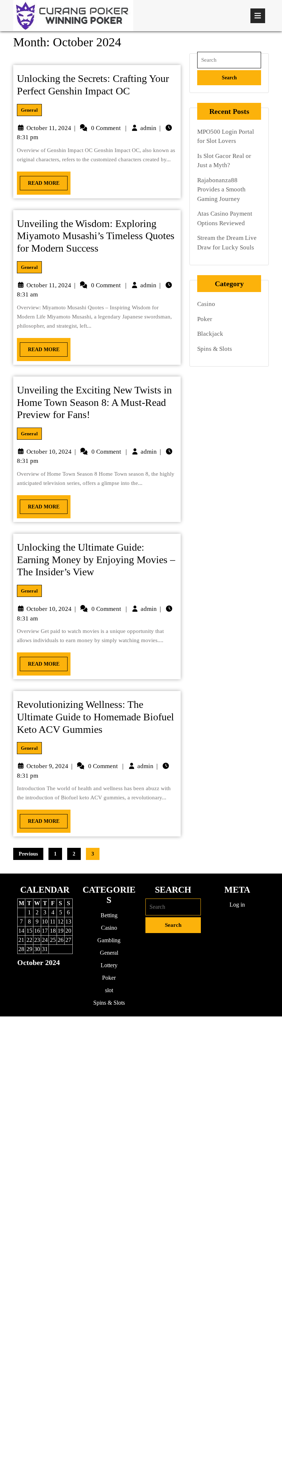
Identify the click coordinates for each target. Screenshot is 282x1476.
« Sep (35, 975)
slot (109, 990)
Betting (109, 915)
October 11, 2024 (48, 128)
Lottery (109, 965)
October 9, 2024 (47, 766)
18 (53, 931)
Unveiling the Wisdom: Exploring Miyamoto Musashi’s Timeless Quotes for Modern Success (95, 236)
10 (45, 921)
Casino (206, 303)
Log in (237, 904)
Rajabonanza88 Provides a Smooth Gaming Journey (221, 189)
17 (45, 931)
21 (21, 940)
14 (21, 931)
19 (61, 931)
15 (29, 931)
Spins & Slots (214, 348)
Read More (39, 181)
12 (61, 921)
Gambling (108, 940)
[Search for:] (229, 60)
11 (52, 921)
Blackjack (210, 333)
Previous (28, 854)
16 (37, 931)
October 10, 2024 (49, 451)
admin (148, 128)
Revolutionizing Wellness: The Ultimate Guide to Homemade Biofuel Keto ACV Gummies (95, 717)
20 (68, 931)
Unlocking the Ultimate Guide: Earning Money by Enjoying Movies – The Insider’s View (96, 559)
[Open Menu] (257, 15)
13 (68, 921)
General (29, 110)
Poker (204, 319)
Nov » (53, 975)
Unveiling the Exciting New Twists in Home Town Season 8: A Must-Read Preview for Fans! (94, 402)
